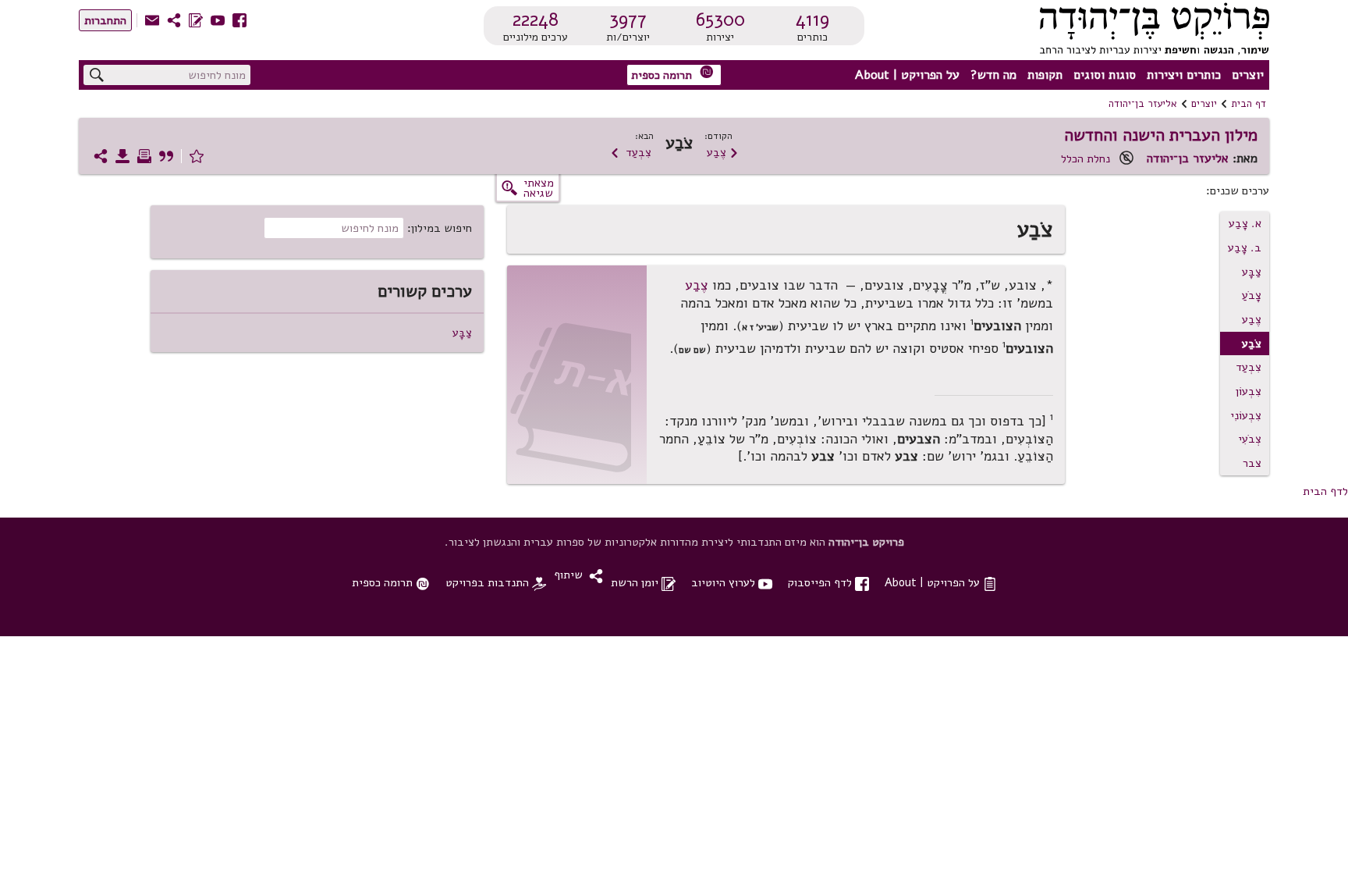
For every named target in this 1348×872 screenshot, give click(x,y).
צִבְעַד (630, 152)
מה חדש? (993, 75)
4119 (812, 19)
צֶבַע (723, 152)
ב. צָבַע (1244, 247)
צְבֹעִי (1249, 439)
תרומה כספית (672, 74)
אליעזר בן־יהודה (1143, 104)
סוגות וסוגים (1104, 75)
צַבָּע (1251, 271)
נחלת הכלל (1085, 158)
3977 (628, 19)
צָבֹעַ (1251, 295)
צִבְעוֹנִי (1245, 415)
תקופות (1044, 75)
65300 (720, 19)
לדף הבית (1325, 491)
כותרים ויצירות (1184, 75)
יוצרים (1248, 75)
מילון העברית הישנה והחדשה (1161, 135)
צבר (1252, 463)
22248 (536, 19)
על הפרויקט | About (907, 75)
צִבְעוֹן (1248, 391)
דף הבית (1248, 104)
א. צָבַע (1245, 223)
